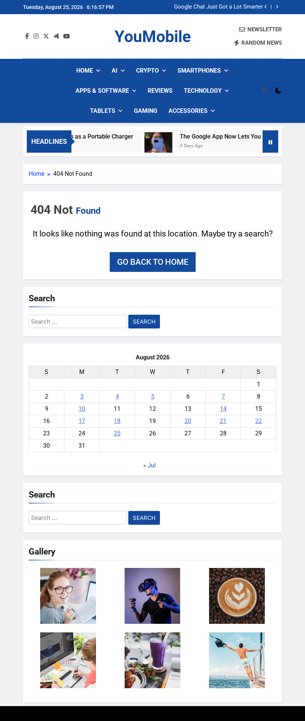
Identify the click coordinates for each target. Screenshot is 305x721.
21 (223, 421)
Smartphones (199, 70)
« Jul (149, 465)
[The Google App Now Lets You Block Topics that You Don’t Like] (150, 146)
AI (115, 70)
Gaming (145, 110)
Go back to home (152, 262)
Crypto (147, 70)
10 (81, 408)
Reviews (160, 90)
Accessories (188, 110)
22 (258, 421)
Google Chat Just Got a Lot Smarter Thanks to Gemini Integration (218, 7)
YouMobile (153, 36)
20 (187, 421)
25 (117, 433)
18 (117, 421)
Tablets (102, 110)
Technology (203, 90)
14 (223, 408)
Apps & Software (102, 90)
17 (81, 421)
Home (84, 70)
